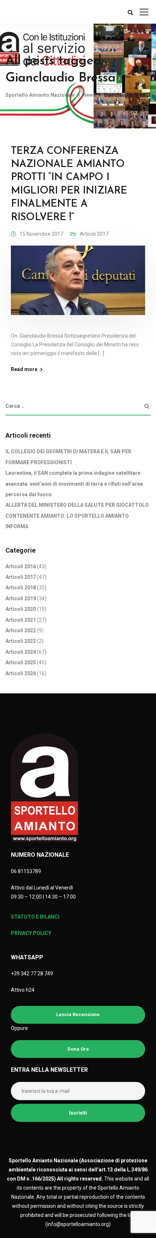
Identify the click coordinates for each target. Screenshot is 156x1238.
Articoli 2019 (20, 598)
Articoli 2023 (20, 641)
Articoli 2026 (20, 673)
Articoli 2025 (20, 662)
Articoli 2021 (20, 620)
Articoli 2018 (20, 587)
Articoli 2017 (94, 234)
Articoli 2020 (20, 609)
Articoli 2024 (20, 652)
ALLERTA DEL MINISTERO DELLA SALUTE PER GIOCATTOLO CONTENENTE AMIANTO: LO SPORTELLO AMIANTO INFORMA (77, 515)
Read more (24, 369)
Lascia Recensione (78, 1014)
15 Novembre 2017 (41, 234)
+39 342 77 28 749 (32, 973)
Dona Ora (78, 1049)
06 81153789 (26, 871)
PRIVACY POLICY (31, 933)
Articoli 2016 (20, 566)
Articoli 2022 (20, 630)
